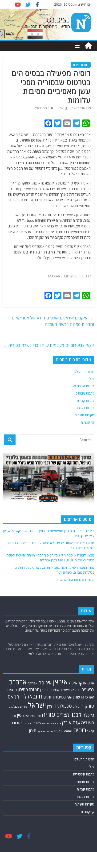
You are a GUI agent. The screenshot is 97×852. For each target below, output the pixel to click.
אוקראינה (77, 682)
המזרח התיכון (28, 689)
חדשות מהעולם (84, 371)
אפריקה (32, 683)
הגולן (43, 690)
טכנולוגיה (62, 706)
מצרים (62, 714)
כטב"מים (14, 707)
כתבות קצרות (80, 65)
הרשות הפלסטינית (69, 697)
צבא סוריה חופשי (51, 723)
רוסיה (37, 108)
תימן (32, 730)
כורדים (23, 706)
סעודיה (87, 723)
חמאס (13, 697)
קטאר (90, 731)
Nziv (60, 108)
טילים (76, 707)
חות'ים (48, 697)
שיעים (58, 730)
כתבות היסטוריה (83, 386)
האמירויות (54, 689)
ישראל (37, 705)
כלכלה (88, 715)
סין (19, 715)
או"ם (90, 683)
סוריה (46, 108)
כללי (91, 378)
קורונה (16, 722)
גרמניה (76, 689)
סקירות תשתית (84, 415)
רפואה (68, 731)
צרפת (37, 723)
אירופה (45, 682)
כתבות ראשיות (85, 408)
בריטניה (87, 689)
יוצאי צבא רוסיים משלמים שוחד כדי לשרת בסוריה (48, 345)
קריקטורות (87, 422)
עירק (67, 722)
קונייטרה (27, 723)
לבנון (75, 714)
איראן (60, 682)
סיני (14, 716)
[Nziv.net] (88, 46)
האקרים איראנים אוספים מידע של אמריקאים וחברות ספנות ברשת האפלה (53, 321)
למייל (30, 653)
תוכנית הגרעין (45, 731)
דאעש (66, 689)
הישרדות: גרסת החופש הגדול (75, 579)
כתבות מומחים (85, 393)
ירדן (50, 706)
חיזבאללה (31, 696)
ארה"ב (18, 681)
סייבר (26, 716)
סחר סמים (35, 716)
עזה (76, 722)
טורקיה (87, 705)
